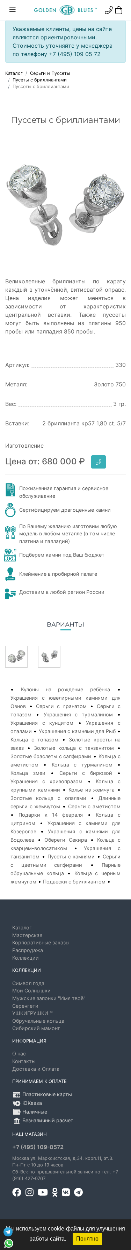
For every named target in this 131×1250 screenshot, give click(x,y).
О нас (19, 1053)
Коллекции (25, 958)
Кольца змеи (27, 773)
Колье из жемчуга (91, 790)
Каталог (14, 73)
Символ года (28, 983)
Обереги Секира (65, 840)
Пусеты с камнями (71, 856)
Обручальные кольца (38, 1021)
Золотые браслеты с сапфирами (51, 756)
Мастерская (27, 935)
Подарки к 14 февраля (51, 815)
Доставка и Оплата (35, 1069)
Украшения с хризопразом (46, 781)
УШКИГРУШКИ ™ (32, 1013)
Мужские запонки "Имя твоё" (49, 998)
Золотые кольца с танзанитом (74, 748)
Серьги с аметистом (94, 806)
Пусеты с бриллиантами (40, 79)
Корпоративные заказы (41, 942)
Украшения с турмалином (78, 714)
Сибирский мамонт (36, 1028)
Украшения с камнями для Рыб (77, 731)
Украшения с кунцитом (41, 723)
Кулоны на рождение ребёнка (65, 689)
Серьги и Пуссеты (50, 73)
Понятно (87, 1239)
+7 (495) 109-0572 (38, 1147)
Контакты (24, 1061)
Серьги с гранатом (61, 706)
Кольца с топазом (34, 739)
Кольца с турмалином (82, 765)
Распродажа (27, 950)
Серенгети (25, 1006)
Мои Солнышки (31, 990)
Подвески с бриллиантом (74, 882)
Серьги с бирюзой (85, 773)
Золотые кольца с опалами (48, 798)
